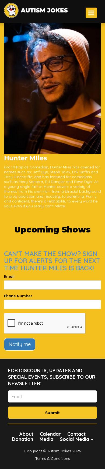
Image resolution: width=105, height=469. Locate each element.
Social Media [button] (75, 439)
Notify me (20, 344)
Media (46, 439)
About (26, 434)
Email (9, 276)
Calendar (50, 434)
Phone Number (18, 296)
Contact (76, 434)
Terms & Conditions (52, 458)
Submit (52, 412)
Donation (22, 439)
